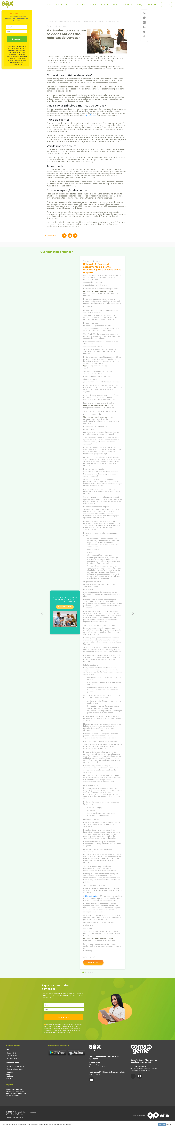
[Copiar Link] (144, 36)
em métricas (90, 115)
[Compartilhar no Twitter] (144, 32)
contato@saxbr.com (99, 1065)
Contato (151, 4)
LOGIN (166, 4)
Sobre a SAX (11, 1053)
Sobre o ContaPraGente (15, 1066)
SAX (49, 4)
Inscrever (16, 39)
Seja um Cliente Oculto (15, 1069)
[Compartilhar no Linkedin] (144, 22)
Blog (139, 4)
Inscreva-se (64, 1017)
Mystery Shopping (13, 1095)
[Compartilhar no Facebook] (144, 27)
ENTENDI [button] (162, 1124)
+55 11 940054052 (139, 1066)
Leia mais (169, 1124)
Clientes (127, 4)
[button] (42, 613)
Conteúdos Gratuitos (14, 1089)
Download (93, 962)
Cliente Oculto (64, 4)
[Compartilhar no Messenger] (144, 18)
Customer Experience (57, 26)
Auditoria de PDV (87, 4)
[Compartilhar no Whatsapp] (144, 13)
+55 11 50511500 (96, 1062)
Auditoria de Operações (16, 1093)
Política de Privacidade (15, 1118)
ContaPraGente (109, 4)
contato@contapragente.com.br (145, 1069)
